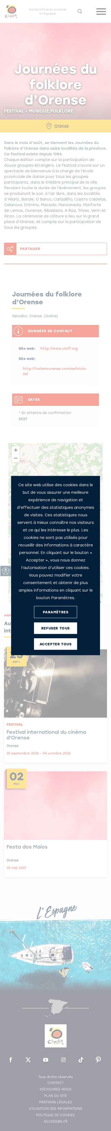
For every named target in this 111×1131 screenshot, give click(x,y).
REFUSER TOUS (55, 628)
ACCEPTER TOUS (56, 644)
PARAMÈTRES (55, 612)
